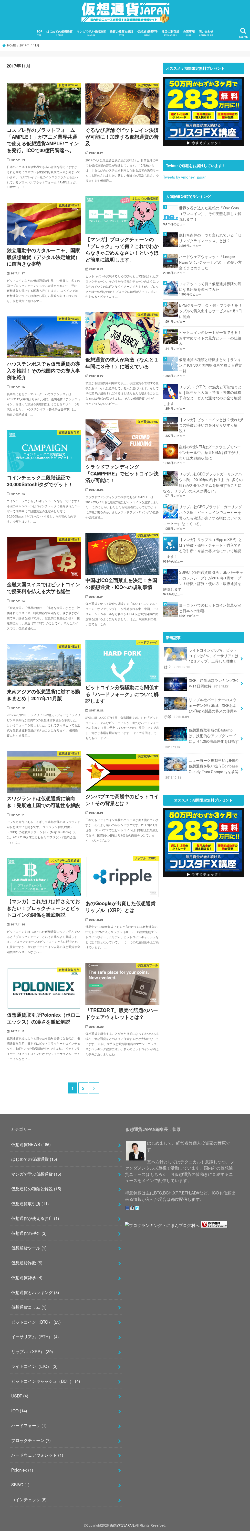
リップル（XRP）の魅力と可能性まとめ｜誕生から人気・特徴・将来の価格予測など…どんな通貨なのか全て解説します (202, 395)
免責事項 (189, 33)
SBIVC (20, 1484)
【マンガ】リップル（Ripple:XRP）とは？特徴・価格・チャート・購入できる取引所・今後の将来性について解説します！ (202, 548)
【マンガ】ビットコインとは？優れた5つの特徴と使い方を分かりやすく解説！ (211, 425)
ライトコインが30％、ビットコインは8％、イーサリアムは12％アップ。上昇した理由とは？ (201, 658)
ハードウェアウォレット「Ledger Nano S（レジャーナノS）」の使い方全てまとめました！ (210, 262)
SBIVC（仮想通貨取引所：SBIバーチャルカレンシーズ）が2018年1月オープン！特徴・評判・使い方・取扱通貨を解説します (203, 580)
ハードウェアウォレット (37, 1455)
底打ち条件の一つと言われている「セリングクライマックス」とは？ (210, 237)
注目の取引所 (170, 33)
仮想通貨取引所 (30, 1203)
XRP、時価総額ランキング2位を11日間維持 (214, 682)
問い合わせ (206, 33)
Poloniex (22, 1470)
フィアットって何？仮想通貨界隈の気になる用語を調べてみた (210, 286)
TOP (39, 33)
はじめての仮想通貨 (59, 33)
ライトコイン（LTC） (34, 1366)
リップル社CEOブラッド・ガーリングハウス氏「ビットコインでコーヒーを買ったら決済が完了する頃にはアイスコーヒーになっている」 (202, 515)
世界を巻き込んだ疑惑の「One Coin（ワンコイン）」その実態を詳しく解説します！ (210, 213)
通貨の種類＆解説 (121, 33)
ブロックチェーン (31, 1440)
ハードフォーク (29, 1425)
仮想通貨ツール (29, 1248)
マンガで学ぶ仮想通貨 (91, 33)
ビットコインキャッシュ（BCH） (45, 1381)
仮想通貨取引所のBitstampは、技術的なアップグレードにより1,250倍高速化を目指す (202, 738)
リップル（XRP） (32, 1351)
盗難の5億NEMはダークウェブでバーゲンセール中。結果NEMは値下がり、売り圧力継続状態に (210, 452)
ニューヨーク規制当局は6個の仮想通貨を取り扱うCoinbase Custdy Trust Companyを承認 (202, 768)
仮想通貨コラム (29, 1307)
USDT (19, 1396)
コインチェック (29, 1499)
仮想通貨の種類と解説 (36, 1188)
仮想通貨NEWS (147, 33)
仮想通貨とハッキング (35, 1292)
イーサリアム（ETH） (35, 1336)
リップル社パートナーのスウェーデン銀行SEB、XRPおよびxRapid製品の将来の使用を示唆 (200, 708)
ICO (19, 1410)
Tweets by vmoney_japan (185, 177)
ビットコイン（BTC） (36, 1322)
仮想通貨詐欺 (26, 1263)
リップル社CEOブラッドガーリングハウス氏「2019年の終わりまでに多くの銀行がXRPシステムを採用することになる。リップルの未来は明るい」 (203, 482)
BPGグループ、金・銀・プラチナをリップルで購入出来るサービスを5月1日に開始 (210, 310)
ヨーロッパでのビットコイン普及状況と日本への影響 (210, 607)
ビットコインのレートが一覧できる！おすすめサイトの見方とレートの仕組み (210, 337)
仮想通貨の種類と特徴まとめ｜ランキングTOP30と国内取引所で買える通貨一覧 (210, 365)
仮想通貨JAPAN (122, 1525)
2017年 (24, 45)
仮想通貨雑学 (26, 1277)
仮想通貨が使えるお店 (35, 1218)
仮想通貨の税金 (29, 1233)
